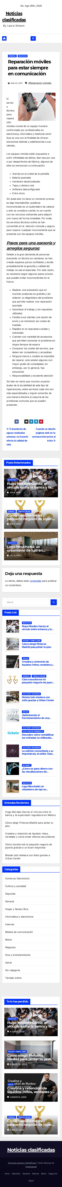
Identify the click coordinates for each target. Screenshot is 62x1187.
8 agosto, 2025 (18, 1064)
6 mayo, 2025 (17, 1130)
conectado (35, 580)
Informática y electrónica (19, 916)
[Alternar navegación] (33, 38)
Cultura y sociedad (31, 694)
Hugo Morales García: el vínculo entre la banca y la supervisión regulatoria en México (37, 631)
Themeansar (31, 1166)
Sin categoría (12, 970)
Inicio (7, 1173)
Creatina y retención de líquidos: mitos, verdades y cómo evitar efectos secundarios (37, 666)
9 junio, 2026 (17, 1031)
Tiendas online (24, 511)
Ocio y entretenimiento (33, 731)
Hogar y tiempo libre (32, 640)
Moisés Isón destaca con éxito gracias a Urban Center (38, 699)
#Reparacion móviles (39, 83)
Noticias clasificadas (31, 1150)
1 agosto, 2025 (18, 1097)
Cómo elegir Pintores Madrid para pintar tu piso (36, 645)
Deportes (10, 893)
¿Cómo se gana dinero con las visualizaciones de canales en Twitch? (37, 771)
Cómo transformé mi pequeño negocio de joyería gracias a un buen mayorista (31, 519)
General (12, 56)
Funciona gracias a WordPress (22, 1163)
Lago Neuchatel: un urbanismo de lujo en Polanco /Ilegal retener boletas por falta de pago (36, 791)
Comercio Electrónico (17, 878)
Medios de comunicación (19, 932)
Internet (27, 765)
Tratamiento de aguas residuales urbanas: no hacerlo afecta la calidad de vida (17, 437)
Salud (25, 658)
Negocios (23, 56)
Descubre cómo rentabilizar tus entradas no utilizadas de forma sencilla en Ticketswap (38, 739)
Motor (8, 939)
